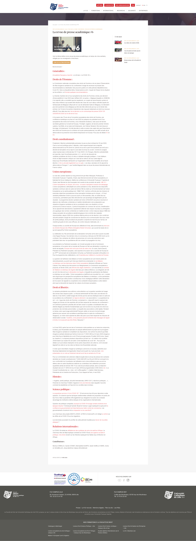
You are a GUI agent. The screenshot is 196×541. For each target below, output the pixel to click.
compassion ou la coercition (82, 410)
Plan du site (109, 508)
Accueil (55, 24)
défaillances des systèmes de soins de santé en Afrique (85, 430)
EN (144, 5)
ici (107, 253)
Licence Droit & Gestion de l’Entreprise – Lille (134, 527)
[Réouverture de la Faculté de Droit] (118, 62)
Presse (78, 508)
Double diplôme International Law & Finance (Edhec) (108, 532)
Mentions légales (98, 508)
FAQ (133, 5)
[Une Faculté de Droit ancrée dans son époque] (118, 52)
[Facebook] (123, 480)
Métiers (99, 5)
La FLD (85, 10)
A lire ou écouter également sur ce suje (70, 163)
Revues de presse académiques (93, 29)
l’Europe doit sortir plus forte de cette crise (77, 248)
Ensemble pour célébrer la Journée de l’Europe (93, 255)
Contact (138, 5)
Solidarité (132, 10)
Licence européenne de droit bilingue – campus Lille (59, 532)
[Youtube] (119, 480)
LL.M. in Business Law (129, 531)
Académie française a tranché (63, 75)
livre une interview (85, 383)
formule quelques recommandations (76, 92)
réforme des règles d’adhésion (81, 267)
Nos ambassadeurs (122, 5)
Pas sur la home (72, 29)
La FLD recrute (86, 508)
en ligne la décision (79, 298)
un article (105, 414)
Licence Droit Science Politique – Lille (84, 526)
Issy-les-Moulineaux (58, 29)
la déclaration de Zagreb (76, 272)
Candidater (109, 5)
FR (142, 5)
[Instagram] (128, 480)
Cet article (62, 435)
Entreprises (143, 10)
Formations (95, 10)
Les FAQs (117, 508)
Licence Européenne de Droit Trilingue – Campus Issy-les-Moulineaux (84, 532)
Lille (66, 29)
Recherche (121, 10)
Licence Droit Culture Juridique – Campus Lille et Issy (107, 527)
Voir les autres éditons (61, 62)
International (108, 10)
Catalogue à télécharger (55, 526)
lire (104, 368)
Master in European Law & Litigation (58, 535)
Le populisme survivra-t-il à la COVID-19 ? (66, 393)
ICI (107, 132)
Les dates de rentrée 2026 (131, 43)
